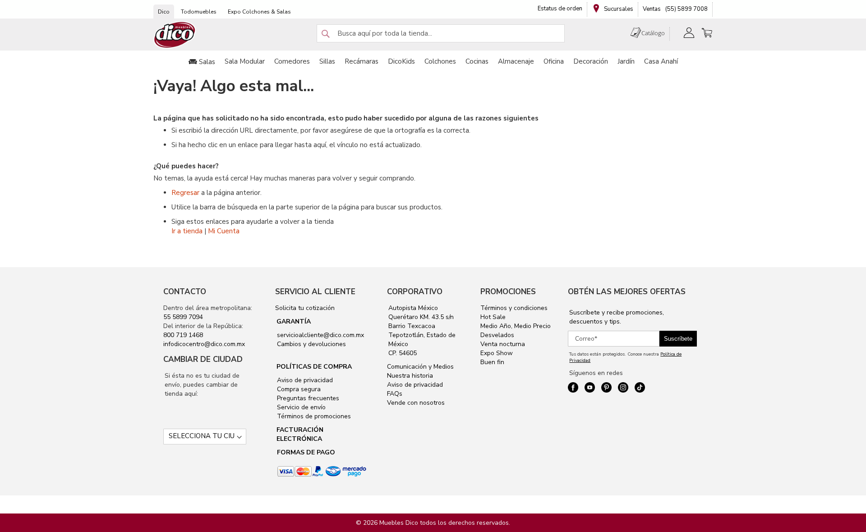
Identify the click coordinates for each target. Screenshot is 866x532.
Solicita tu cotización (305, 308)
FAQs (394, 393)
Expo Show (496, 353)
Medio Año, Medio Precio (515, 326)
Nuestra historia (410, 375)
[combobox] (441, 33)
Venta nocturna (502, 344)
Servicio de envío (300, 407)
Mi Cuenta (224, 231)
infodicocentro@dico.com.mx (204, 344)
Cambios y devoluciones (310, 344)
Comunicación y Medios (420, 366)
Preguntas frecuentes (307, 398)
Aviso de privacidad (304, 380)
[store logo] (175, 35)
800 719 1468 (183, 335)
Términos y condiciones (514, 308)
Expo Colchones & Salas (259, 11)
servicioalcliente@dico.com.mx (320, 335)
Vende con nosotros (416, 402)
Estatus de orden (560, 9)
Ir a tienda (187, 231)
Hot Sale (493, 317)
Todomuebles (198, 11)
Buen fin (492, 362)
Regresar (185, 192)
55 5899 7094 (183, 317)
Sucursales (618, 9)
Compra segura (298, 389)
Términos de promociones (313, 416)
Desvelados (497, 335)
